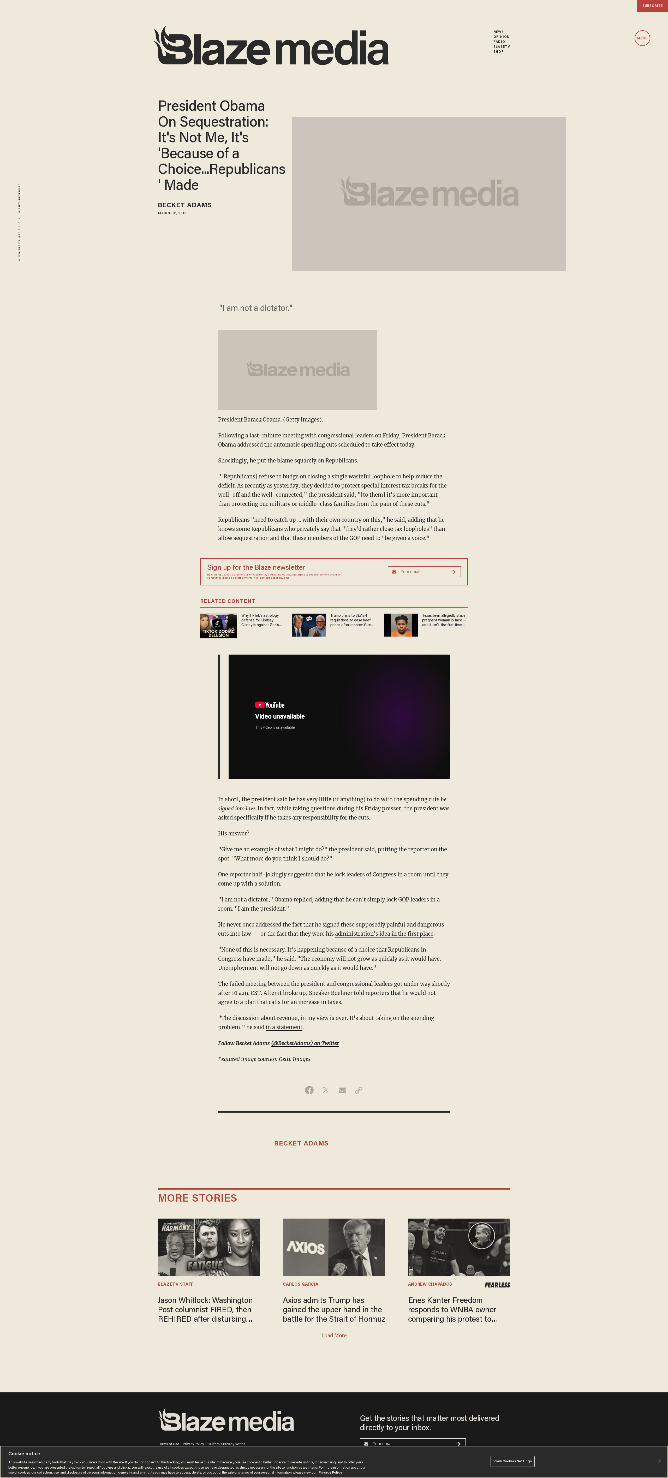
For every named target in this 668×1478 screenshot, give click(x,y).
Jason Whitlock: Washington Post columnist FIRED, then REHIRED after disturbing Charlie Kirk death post (205, 1311)
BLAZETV (501, 47)
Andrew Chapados (430, 1285)
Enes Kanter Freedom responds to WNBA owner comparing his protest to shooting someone (452, 1311)
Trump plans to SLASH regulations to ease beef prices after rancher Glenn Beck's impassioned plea (351, 621)
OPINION (501, 37)
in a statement (284, 1027)
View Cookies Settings (512, 1461)
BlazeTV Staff (176, 1285)
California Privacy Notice (226, 1444)
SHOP (498, 52)
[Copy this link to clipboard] (358, 1090)
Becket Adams (185, 206)
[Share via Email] (342, 1090)
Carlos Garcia (300, 1285)
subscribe (652, 6)
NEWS (498, 32)
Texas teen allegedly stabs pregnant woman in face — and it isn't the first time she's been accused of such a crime (445, 621)
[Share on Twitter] (325, 1090)
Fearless (497, 1285)
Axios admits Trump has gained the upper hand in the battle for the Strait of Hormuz (334, 1310)
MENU (642, 38)
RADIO (499, 42)
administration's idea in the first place (384, 933)
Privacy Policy (258, 575)
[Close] (659, 1461)
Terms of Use (282, 575)
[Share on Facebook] (309, 1090)
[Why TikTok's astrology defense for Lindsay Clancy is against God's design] (218, 625)
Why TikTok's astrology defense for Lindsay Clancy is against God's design (260, 621)
